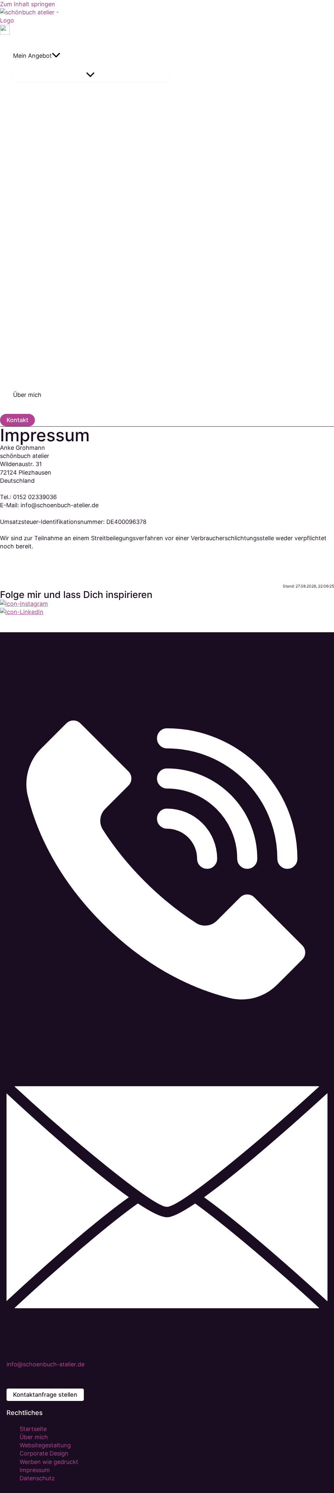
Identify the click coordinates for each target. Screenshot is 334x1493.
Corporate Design (44, 1453)
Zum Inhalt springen (27, 4)
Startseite (33, 1428)
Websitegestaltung (45, 1445)
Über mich (34, 1437)
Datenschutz (37, 1478)
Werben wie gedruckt (49, 1461)
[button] (56, 56)
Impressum (35, 1470)
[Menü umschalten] (90, 75)
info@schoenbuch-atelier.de (45, 1364)
